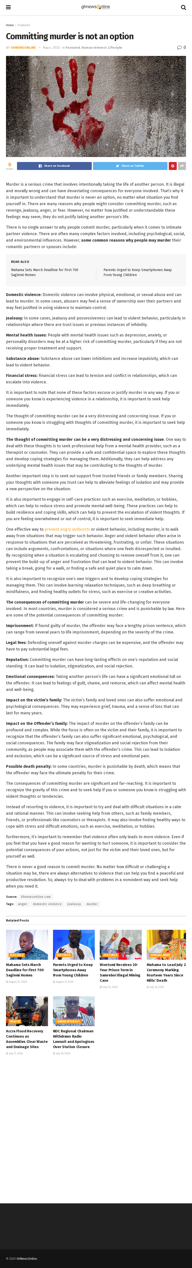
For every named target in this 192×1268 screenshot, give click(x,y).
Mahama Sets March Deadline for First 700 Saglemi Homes (25, 969)
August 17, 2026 (64, 981)
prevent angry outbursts (67, 529)
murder (92, 904)
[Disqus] (96, 1128)
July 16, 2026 (156, 987)
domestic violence (47, 904)
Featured (24, 25)
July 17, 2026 (15, 1053)
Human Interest (94, 47)
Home (10, 25)
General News (160, 955)
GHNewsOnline (23, 47)
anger (22, 904)
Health (15, 1021)
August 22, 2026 (17, 981)
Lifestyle (115, 47)
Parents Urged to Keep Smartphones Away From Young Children (73, 969)
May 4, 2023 (51, 47)
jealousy (74, 904)
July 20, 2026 (110, 987)
